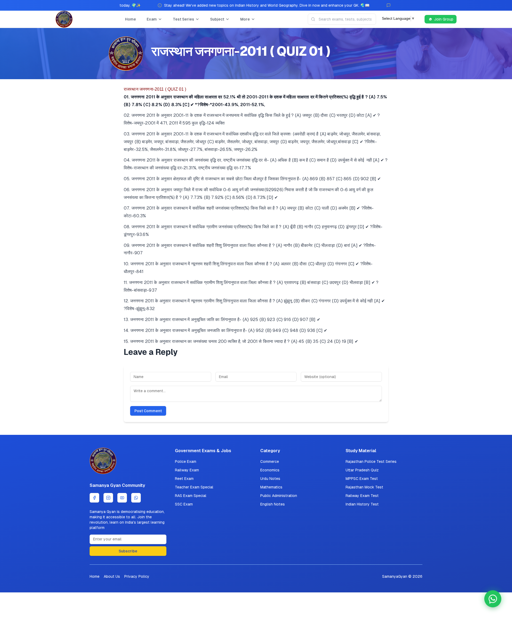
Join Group (443, 19)
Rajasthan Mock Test (364, 487)
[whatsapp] (136, 498)
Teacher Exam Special (194, 487)
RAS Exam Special (190, 495)
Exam (152, 19)
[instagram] (108, 498)
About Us (112, 576)
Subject (217, 19)
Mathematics (271, 487)
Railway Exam (187, 470)
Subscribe (128, 551)
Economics (269, 470)
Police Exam (185, 461)
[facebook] (94, 498)
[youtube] (122, 498)
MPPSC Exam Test (362, 478)
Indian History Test (362, 504)
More (245, 19)
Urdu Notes (270, 478)
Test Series (183, 19)
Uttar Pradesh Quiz (362, 470)
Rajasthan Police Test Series (371, 461)
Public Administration (278, 495)
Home (130, 19)
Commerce (269, 461)
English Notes (272, 504)
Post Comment (148, 411)
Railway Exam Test (362, 495)
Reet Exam (184, 478)
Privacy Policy (136, 576)
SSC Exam (184, 504)
